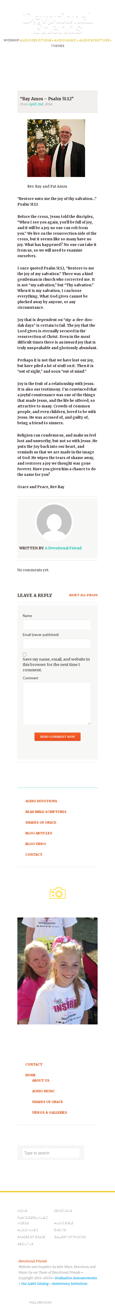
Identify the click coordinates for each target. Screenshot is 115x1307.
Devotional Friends (57, 23)
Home (22, 1210)
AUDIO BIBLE (63, 1223)
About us (25, 1244)
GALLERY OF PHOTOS (70, 1237)
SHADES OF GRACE (31, 1237)
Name (27, 616)
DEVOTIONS (63, 1210)
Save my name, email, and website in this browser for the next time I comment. (56, 664)
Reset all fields (83, 595)
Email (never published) (41, 635)
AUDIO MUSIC (27, 1230)
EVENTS (60, 1230)
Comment (30, 678)
